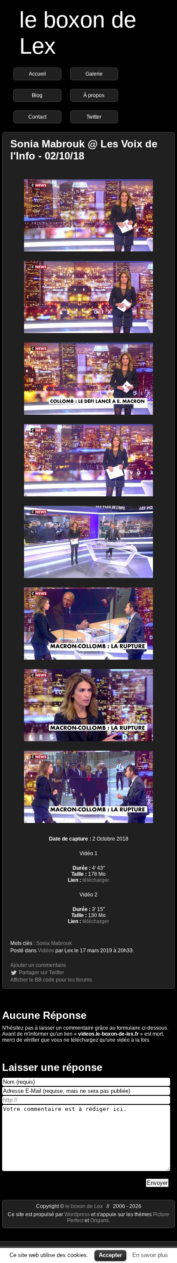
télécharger (95, 880)
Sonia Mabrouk (54, 943)
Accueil (37, 74)
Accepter (110, 1255)
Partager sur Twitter (41, 972)
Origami (99, 1220)
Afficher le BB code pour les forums (51, 980)
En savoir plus (150, 1255)
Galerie (94, 74)
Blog (37, 95)
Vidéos (46, 951)
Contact (37, 117)
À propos (93, 95)
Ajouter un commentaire (38, 965)
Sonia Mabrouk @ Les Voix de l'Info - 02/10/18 (83, 150)
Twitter (93, 117)
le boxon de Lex (84, 1206)
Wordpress (77, 1214)
